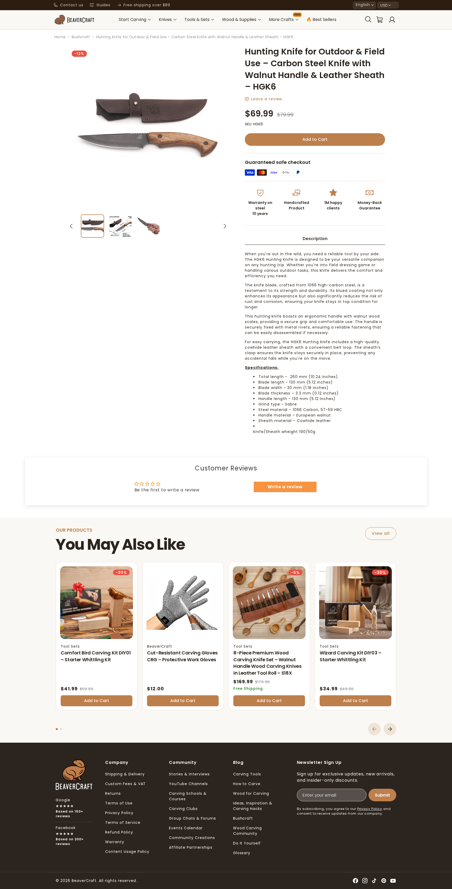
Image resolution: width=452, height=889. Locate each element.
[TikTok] (374, 880)
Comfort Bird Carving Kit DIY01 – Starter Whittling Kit (96, 656)
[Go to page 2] (61, 729)
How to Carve (247, 783)
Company (116, 762)
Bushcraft (243, 818)
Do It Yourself (247, 843)
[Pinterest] (384, 880)
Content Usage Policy (127, 851)
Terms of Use (119, 803)
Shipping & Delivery (125, 774)
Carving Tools (247, 774)
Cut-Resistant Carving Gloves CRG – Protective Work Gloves (182, 656)
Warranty (114, 841)
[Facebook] (355, 880)
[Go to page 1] (57, 729)
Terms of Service (122, 822)
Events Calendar (185, 828)
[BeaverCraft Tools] (74, 19)
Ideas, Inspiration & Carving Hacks (252, 806)
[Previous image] (71, 226)
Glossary (242, 852)
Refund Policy (119, 832)
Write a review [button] (285, 487)
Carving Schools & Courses (187, 796)
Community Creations (192, 837)
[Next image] (225, 226)
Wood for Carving (251, 793)
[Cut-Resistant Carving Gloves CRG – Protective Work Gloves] (182, 602)
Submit (382, 795)
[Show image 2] (120, 226)
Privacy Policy (119, 812)
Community (183, 762)
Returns (113, 793)
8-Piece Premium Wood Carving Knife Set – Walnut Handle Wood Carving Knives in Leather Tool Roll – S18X (267, 662)
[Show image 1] (92, 226)
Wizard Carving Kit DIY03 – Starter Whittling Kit (350, 656)
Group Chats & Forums (192, 818)
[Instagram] (365, 880)
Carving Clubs (183, 808)
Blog (238, 762)
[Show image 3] (148, 226)
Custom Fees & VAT (125, 783)
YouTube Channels (188, 783)
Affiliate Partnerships (190, 847)
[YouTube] (393, 880)
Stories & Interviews (189, 774)
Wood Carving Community (247, 830)
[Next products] (390, 729)
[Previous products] (374, 729)
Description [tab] (315, 239)
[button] (364, 5)
